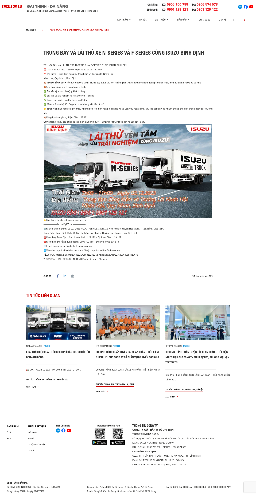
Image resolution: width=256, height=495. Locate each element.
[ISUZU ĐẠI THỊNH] (12, 6)
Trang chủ (31, 30)
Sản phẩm (13, 426)
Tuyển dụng (203, 19)
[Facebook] (246, 6)
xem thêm (31, 386)
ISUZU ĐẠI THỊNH (37, 426)
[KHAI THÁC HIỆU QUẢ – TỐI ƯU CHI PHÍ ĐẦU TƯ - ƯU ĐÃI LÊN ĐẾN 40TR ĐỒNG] (58, 322)
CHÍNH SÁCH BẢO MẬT (18, 482)
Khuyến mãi (62, 379)
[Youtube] (251, 6)
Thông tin (39, 379)
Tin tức (143, 19)
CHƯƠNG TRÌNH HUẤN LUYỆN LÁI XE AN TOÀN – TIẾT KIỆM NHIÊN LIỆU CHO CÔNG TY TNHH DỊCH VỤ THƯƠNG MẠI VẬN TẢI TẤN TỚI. (197, 357)
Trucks (47, 346)
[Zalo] (240, 6)
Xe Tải (9, 438)
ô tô (9, 432)
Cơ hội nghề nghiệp (36, 444)
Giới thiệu (32, 432)
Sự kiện (130, 384)
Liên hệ (222, 19)
